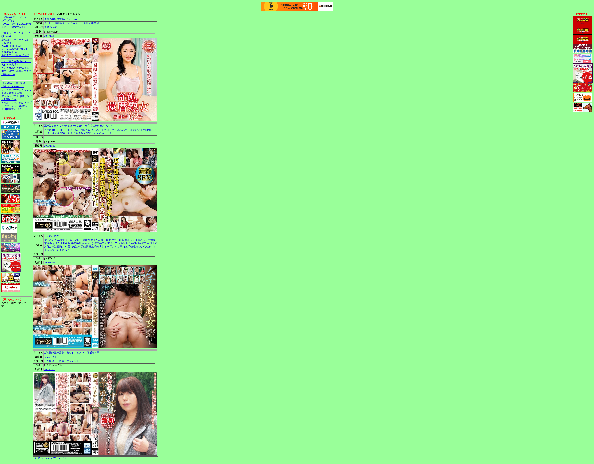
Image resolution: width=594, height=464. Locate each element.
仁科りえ (151, 246)
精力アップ (25, 102)
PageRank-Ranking (11, 46)
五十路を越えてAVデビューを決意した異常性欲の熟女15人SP (78, 125)
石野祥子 (62, 130)
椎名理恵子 (136, 130)
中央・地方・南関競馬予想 (16, 71)
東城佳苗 (112, 243)
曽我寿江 (73, 246)
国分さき (62, 246)
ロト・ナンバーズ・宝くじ (16, 89)
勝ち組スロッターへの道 (15, 39)
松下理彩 (106, 240)
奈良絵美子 (100, 243)
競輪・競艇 (13, 83)
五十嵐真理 (50, 130)
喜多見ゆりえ (51, 249)
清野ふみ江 (50, 246)
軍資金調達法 (8, 93)
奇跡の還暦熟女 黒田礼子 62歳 (61, 19)
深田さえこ (50, 240)
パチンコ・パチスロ (12, 86)
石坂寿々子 (74, 23)
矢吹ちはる (53, 243)
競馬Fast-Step (8, 74)
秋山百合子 (61, 23)
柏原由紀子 (74, 130)
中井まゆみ (118, 240)
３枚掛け (6, 42)
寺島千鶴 (128, 246)
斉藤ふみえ (79, 133)
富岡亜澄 (152, 243)
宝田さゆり (87, 130)
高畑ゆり (130, 240)
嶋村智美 (141, 243)
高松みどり (123, 130)
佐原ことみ (110, 130)
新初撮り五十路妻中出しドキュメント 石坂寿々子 (71, 352)
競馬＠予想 (7, 20)
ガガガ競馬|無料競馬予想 (15, 68)
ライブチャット (10, 106)
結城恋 (86, 240)
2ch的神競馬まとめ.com (14, 17)
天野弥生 (65, 243)
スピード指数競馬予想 (13, 27)
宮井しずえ (92, 133)
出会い (23, 106)
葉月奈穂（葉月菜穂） (69, 240)
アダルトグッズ (10, 102)
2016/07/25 (49, 369)
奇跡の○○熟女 (52, 27)
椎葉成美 (94, 246)
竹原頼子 (83, 246)
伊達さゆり (141, 240)
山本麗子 (96, 23)
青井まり (104, 246)
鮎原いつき (87, 243)
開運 (19, 93)
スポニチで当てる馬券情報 (16, 23)
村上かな (96, 240)
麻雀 (22, 83)
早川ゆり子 (116, 246)
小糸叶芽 (86, 23)
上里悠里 (55, 133)
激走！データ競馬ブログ (15, 55)
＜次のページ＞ (58, 458)
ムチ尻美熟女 (51, 236)
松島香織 (131, 243)
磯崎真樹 (76, 243)
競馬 (3, 83)
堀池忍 (121, 243)
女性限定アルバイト (12, 109)
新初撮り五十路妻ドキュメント (61, 361)
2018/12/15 (49, 36)
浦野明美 (148, 130)
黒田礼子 (49, 23)
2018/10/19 (49, 145)
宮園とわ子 (66, 133)
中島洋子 (99, 130)
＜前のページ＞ (41, 458)
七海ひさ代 (139, 246)
